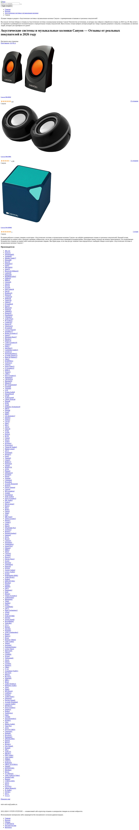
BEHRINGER (10, 276)
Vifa (6, 722)
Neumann (8, 542)
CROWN (9, 379)
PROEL (8, 753)
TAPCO (8, 751)
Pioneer (8, 313)
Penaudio (8, 482)
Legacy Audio (10, 572)
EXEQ (7, 419)
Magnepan (9, 599)
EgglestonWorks (10, 647)
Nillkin (7, 759)
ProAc (7, 434)
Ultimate (8, 317)
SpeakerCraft (9, 777)
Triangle (8, 388)
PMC (7, 408)
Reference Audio (11, 685)
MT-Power (9, 691)
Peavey (7, 557)
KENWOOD (9, 768)
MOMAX (8, 706)
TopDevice (9, 713)
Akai (7, 687)
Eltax (7, 423)
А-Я (11, 43)
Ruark (7, 634)
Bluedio (8, 583)
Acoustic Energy (11, 355)
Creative (8, 297)
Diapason (8, 698)
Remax (7, 531)
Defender (9, 264)
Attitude (8, 311)
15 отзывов (134, 101)
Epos (7, 456)
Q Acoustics (9, 368)
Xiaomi (7, 478)
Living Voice (9, 649)
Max (7, 507)
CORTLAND (10, 781)
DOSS (7, 568)
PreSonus (8, 463)
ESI (6, 515)
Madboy (8, 462)
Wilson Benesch (10, 788)
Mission (8, 308)
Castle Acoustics (11, 342)
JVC (7, 625)
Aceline (8, 555)
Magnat (8, 260)
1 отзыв (135, 231)
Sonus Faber (9, 366)
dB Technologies (11, 385)
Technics (8, 530)
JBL (7, 251)
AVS (7, 728)
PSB (7, 346)
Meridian (8, 770)
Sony (7, 284)
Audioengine (9, 597)
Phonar (7, 471)
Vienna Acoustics (11, 596)
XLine (7, 656)
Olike (7, 667)
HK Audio (9, 500)
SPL (7, 750)
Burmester (8, 737)
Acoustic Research (11, 484)
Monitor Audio (10, 258)
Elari (7, 715)
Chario (7, 460)
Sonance (8, 665)
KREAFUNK (10, 581)
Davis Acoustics (10, 498)
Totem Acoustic (10, 519)
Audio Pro (9, 319)
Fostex (7, 502)
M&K (7, 550)
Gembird (8, 654)
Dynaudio (9, 304)
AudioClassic (9, 696)
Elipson (8, 548)
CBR (7, 374)
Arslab (7, 493)
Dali (7, 265)
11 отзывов (134, 161)
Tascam (8, 629)
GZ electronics (10, 416)
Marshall (8, 381)
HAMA (8, 720)
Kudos (7, 579)
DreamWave (9, 394)
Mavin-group (9, 504)
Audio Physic (9, 577)
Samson (8, 535)
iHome (7, 594)
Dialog (8, 309)
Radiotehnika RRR (11, 575)
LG (6, 390)
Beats (7, 509)
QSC (7, 608)
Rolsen (7, 485)
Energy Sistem (10, 487)
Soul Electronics (10, 718)
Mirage (8, 383)
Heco (7, 262)
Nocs (7, 784)
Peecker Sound (10, 700)
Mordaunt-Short (11, 337)
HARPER (9, 361)
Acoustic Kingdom (11, 702)
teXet (7, 396)
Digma (7, 410)
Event (7, 574)
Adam (7, 364)
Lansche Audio (10, 704)
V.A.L (7, 795)
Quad (7, 412)
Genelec (8, 352)
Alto (7, 359)
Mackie (8, 339)
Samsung (8, 377)
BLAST (8, 676)
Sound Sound (9, 619)
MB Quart (8, 517)
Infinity (8, 341)
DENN (7, 418)
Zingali (7, 766)
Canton (8, 273)
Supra (7, 335)
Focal (7, 287)
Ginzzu (8, 282)
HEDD (7, 586)
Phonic (7, 520)
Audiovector (9, 397)
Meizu (7, 674)
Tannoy (8, 300)
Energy (8, 324)
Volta (7, 513)
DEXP (7, 618)
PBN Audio (9, 755)
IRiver (7, 742)
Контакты (8, 827)
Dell (6, 592)
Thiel (7, 601)
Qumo (7, 438)
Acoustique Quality (11, 671)
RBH (7, 414)
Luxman (8, 663)
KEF (7, 286)
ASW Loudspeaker (11, 632)
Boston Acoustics (11, 333)
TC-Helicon (9, 773)
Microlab (8, 267)
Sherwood (8, 651)
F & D (7, 421)
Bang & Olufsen (11, 357)
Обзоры (7, 822)
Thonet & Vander (11, 447)
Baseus (7, 779)
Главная (7, 818)
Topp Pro (8, 726)
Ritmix (8, 295)
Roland (7, 748)
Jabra (7, 552)
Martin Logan (10, 449)
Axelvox (8, 363)
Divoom (8, 563)
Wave (7, 440)
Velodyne (9, 326)
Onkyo (7, 429)
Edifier (8, 278)
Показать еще (5, 799)
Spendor (8, 474)
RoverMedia (9, 621)
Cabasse (8, 541)
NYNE (7, 792)
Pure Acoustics (10, 375)
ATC (7, 451)
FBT (7, 588)
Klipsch (8, 275)
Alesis (7, 465)
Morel (7, 526)
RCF (7, 436)
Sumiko (8, 695)
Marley (7, 636)
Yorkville (8, 623)
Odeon (7, 652)
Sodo (7, 524)
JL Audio (8, 790)
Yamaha (8, 256)
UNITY (8, 761)
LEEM (7, 717)
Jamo (7, 269)
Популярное (5, 43)
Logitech (8, 322)
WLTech (8, 673)
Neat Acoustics (10, 707)
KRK (7, 370)
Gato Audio (9, 757)
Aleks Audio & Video (12, 775)
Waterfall (8, 678)
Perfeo (7, 711)
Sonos (7, 585)
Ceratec (8, 522)
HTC (7, 794)
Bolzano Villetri (10, 640)
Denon (7, 401)
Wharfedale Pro (10, 528)
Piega (7, 476)
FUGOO (8, 786)
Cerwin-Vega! (10, 330)
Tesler (7, 441)
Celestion (8, 480)
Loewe (7, 489)
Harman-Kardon (10, 533)
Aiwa (7, 660)
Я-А (14, 43)
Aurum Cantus (10, 570)
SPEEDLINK (10, 739)
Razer (7, 506)
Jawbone (8, 645)
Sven (8, 253)
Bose (7, 306)
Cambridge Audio (11, 350)
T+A (7, 669)
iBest (7, 682)
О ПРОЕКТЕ (9, 824)
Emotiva (8, 709)
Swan (7, 561)
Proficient (8, 762)
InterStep (8, 348)
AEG (7, 427)
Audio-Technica (10, 684)
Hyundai (8, 328)
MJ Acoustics (9, 491)
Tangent (8, 458)
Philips (8, 298)
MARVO (8, 467)
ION (7, 403)
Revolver (8, 735)
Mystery (8, 454)
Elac (7, 291)
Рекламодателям (10, 825)
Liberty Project (10, 399)
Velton (7, 643)
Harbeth (8, 733)
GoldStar (8, 693)
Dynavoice (9, 445)
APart (7, 612)
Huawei (8, 566)
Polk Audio (9, 289)
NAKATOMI (10, 616)
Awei (7, 614)
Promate (8, 630)
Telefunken (9, 564)
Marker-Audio (10, 724)
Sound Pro (9, 546)
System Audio (10, 392)
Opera (7, 511)
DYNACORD (10, 729)
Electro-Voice (9, 559)
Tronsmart (8, 452)
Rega (7, 638)
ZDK (7, 605)
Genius (8, 344)
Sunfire (7, 603)
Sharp (7, 689)
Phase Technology (11, 610)
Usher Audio (9, 641)
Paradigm (9, 315)
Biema (7, 627)
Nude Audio (9, 496)
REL (7, 425)
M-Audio (9, 320)
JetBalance (9, 473)
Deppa (7, 740)
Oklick (8, 302)
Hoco (7, 772)
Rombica (8, 293)
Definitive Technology (12, 407)
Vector (8, 372)
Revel (7, 539)
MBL (7, 680)
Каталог (7, 820)
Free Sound (9, 746)
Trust (7, 405)
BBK (7, 280)
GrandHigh (9, 607)
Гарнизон (8, 731)
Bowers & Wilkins (11, 271)
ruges (7, 783)
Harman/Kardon (11, 353)
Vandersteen (9, 544)
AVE (7, 469)
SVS (7, 430)
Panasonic (8, 590)
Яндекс (8, 744)
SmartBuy (9, 331)
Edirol (7, 662)
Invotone (8, 443)
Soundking (9, 495)
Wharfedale (9, 254)
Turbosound (9, 658)
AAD (7, 432)
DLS (7, 537)
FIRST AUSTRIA (11, 764)
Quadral (8, 386)
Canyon (8, 553)
